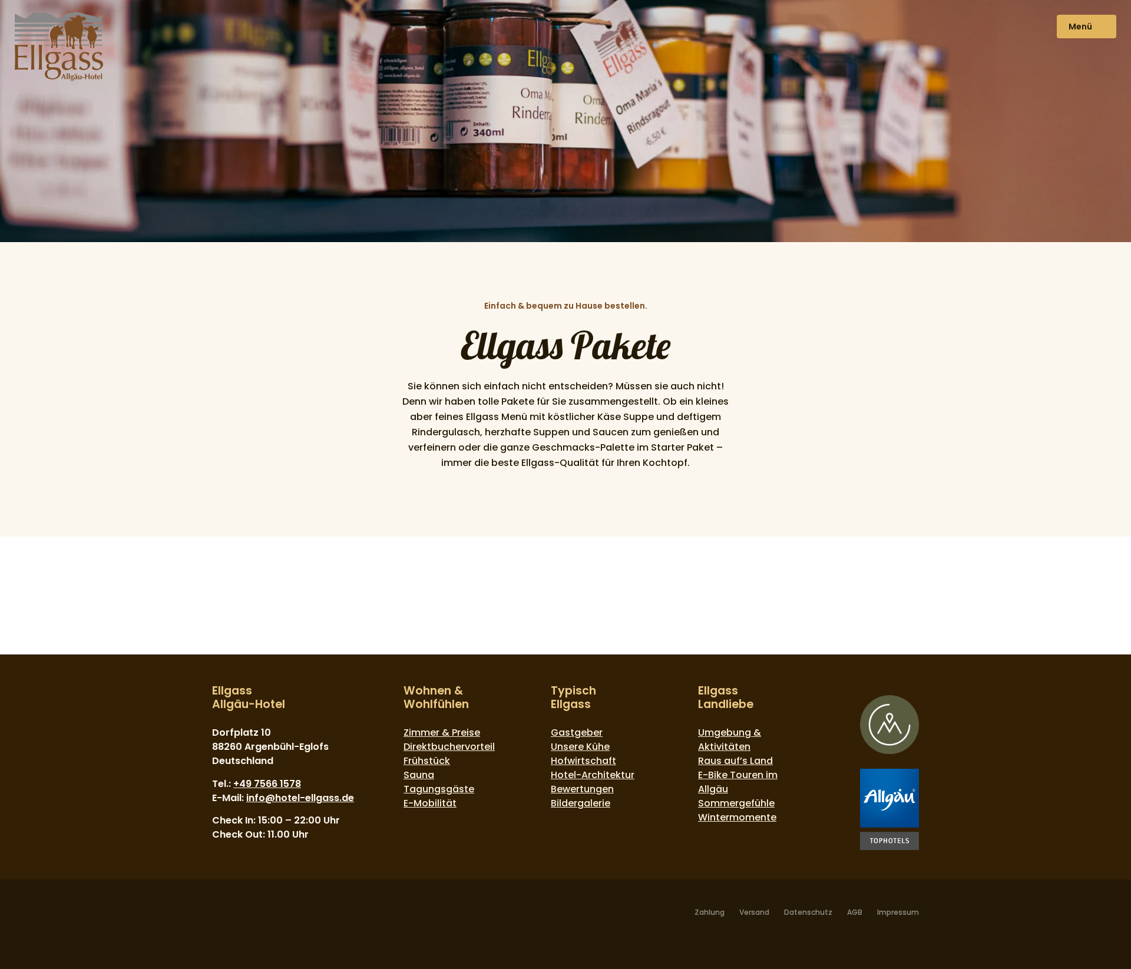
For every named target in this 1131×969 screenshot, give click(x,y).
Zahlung (710, 912)
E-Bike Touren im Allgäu (738, 782)
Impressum (898, 912)
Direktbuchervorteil (449, 746)
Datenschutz (808, 912)
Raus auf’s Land (735, 761)
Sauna (419, 775)
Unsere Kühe (580, 746)
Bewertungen (582, 789)
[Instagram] (239, 916)
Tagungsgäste (439, 789)
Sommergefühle (736, 803)
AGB (854, 912)
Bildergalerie (580, 803)
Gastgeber (577, 732)
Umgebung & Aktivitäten (729, 739)
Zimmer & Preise (442, 732)
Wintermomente (737, 817)
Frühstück (427, 761)
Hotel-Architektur (592, 775)
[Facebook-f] (219, 916)
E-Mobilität (430, 803)
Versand (754, 912)
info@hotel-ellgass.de (300, 798)
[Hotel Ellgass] (59, 48)
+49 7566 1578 (267, 784)
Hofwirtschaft (583, 761)
